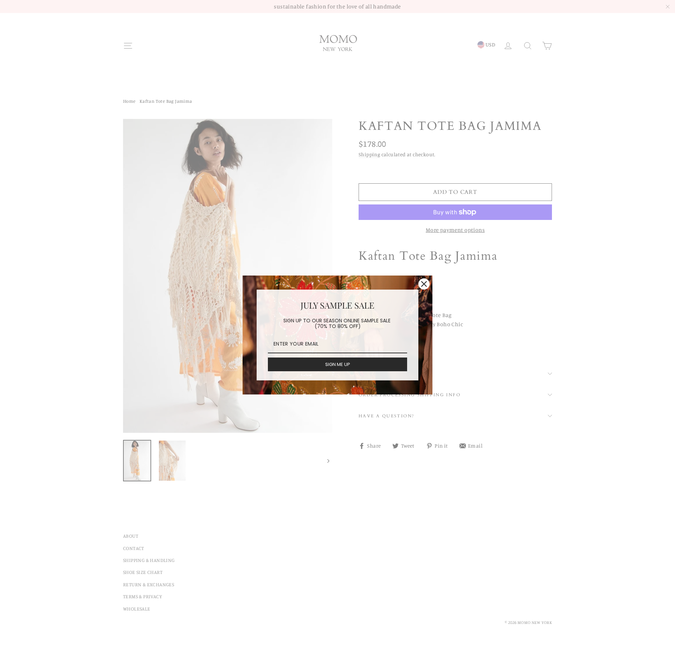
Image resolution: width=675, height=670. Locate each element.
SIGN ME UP (337, 364)
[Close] (424, 284)
